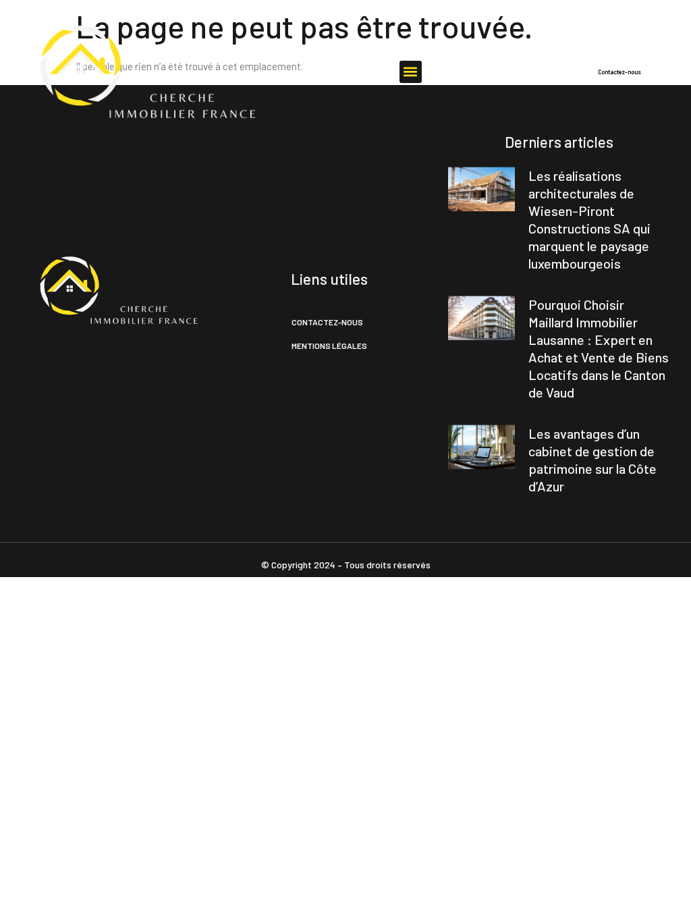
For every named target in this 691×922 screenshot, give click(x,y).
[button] (410, 72)
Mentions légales (329, 345)
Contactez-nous (327, 322)
